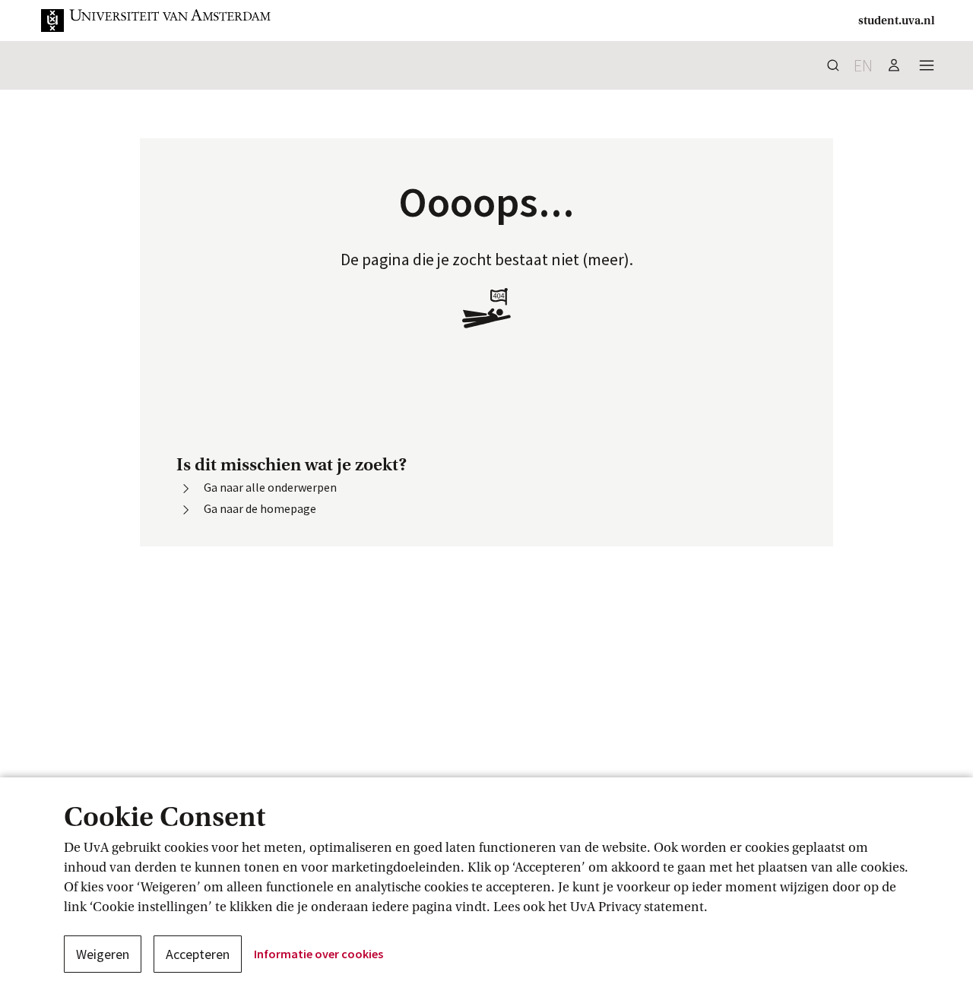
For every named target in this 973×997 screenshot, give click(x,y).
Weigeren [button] (102, 954)
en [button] (863, 65)
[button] (156, 20)
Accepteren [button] (198, 954)
